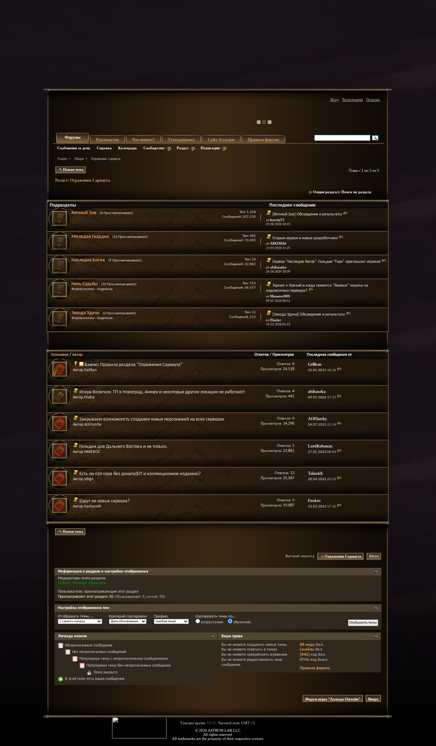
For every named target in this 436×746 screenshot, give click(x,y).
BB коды (307, 645)
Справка (104, 148)
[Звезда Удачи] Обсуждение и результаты (308, 315)
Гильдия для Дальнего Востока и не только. (123, 446)
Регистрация (352, 99)
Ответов (261, 355)
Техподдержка (181, 139)
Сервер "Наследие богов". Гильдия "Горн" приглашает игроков (326, 262)
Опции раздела (326, 192)
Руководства (107, 139)
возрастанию (211, 622)
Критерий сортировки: (128, 616)
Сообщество (154, 148)
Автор (77, 355)
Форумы (72, 137)
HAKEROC (92, 452)
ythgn (88, 479)
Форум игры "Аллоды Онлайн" (332, 699)
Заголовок (59, 355)
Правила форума (263, 139)
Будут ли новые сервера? (104, 501)
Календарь (127, 148)
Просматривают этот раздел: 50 (85, 597)
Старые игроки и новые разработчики (305, 238)
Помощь (373, 99)
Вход (334, 99)
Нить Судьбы (85, 284)
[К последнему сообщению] (339, 370)
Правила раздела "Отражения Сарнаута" (141, 364)
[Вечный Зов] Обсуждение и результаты (307, 214)
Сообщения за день (73, 148)
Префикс (161, 616)
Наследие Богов (88, 260)
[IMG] (305, 655)
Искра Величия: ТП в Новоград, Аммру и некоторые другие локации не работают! (162, 392)
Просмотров (283, 355)
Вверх (374, 556)
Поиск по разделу (356, 192)
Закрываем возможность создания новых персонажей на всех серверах (151, 419)
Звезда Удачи (85, 313)
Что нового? (143, 139)
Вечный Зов (84, 212)
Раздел (182, 148)
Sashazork (92, 506)
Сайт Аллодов (221, 139)
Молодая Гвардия (90, 236)
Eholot (89, 397)
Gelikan (90, 370)
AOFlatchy (92, 425)
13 (292, 473)
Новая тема (72, 169)
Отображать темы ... (75, 616)
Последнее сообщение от (329, 355)
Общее (79, 159)
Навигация (210, 148)
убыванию (241, 622)
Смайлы (307, 650)
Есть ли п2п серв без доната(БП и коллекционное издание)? (140, 473)
